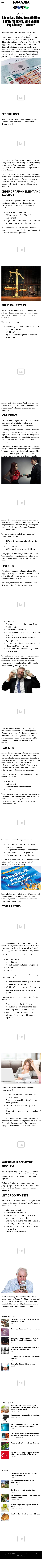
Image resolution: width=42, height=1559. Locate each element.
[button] (2, 2)
